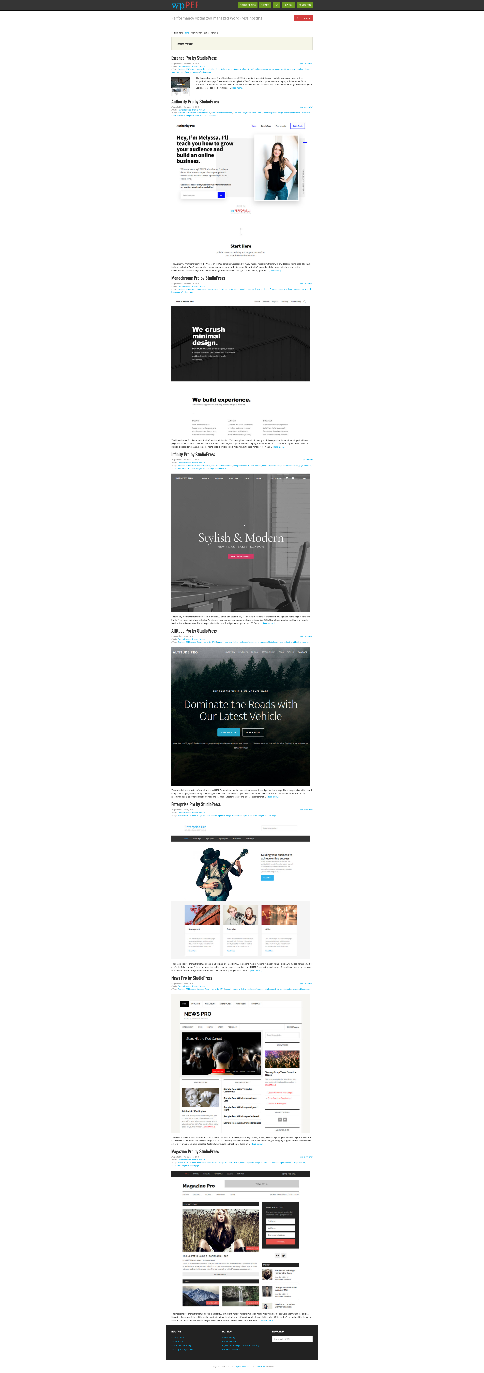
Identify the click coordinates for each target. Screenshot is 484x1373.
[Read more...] (237, 88)
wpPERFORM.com (184, 5)
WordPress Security (231, 1349)
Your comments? (306, 63)
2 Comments (308, 460)
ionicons (258, 466)
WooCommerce (205, 72)
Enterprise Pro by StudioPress (196, 804)
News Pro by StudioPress (191, 977)
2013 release (191, 989)
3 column (192, 816)
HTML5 (251, 69)
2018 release (191, 69)
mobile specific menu (283, 69)
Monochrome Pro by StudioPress (198, 277)
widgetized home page (189, 72)
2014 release (183, 816)
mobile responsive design (264, 69)
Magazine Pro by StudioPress (195, 1151)
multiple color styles (239, 816)
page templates (298, 69)
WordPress (261, 1366)
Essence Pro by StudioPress (194, 57)
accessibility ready (203, 69)
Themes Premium (198, 66)
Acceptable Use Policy (181, 1345)
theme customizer (178, 116)
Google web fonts (240, 69)
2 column (181, 69)
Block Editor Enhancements (221, 69)
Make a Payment (229, 1341)
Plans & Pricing (228, 1337)
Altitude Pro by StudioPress (194, 630)
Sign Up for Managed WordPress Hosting (240, 1345)
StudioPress (305, 113)
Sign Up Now (303, 18)
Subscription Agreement (182, 1349)
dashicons (237, 113)
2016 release (191, 466)
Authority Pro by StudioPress (195, 101)
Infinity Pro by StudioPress (193, 454)
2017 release (191, 113)
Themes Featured (184, 66)
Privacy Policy (177, 1337)
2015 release (191, 642)
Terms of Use (177, 1341)
